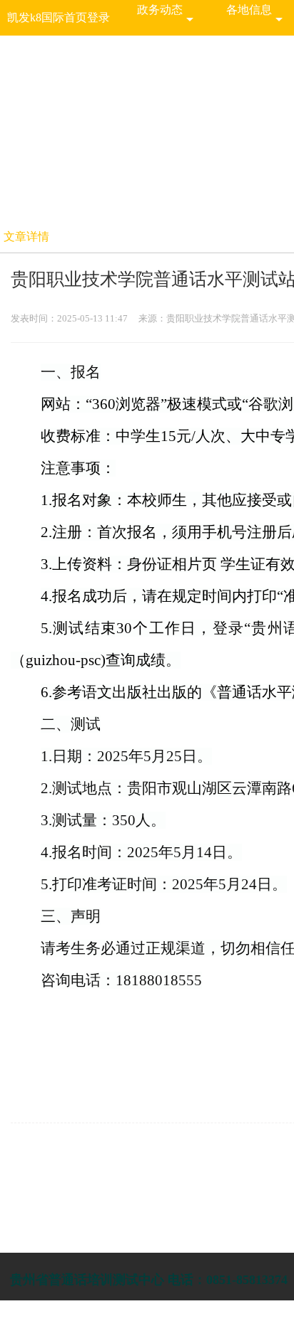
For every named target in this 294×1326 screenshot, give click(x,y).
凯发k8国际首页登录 (58, 17)
